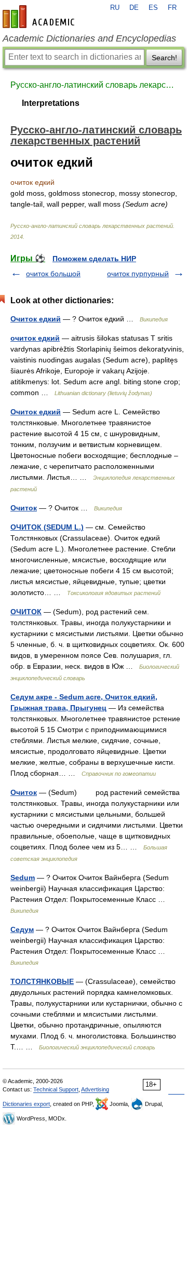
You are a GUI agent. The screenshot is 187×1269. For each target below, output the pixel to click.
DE (134, 7)
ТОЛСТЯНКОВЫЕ (42, 981)
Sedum (22, 877)
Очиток (23, 508)
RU (114, 7)
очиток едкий (35, 338)
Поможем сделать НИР (94, 258)
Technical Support (55, 1089)
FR (172, 7)
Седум (22, 929)
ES (153, 7)
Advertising (95, 1089)
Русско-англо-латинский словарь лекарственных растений (93, 84)
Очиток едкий (35, 319)
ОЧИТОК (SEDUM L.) (47, 527)
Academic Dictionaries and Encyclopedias (89, 38)
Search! (164, 57)
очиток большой (53, 273)
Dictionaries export (26, 1104)
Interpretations (50, 103)
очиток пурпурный (138, 273)
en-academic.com (40, 16)
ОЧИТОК (26, 612)
